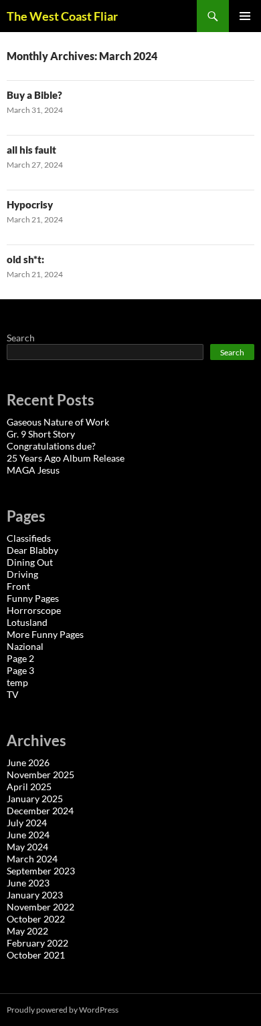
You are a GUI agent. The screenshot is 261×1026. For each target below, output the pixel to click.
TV (13, 694)
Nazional (25, 646)
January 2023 (35, 894)
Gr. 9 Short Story (41, 434)
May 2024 (27, 846)
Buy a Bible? (34, 95)
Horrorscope (34, 610)
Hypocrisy (30, 204)
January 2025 (35, 798)
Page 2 (20, 658)
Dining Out (30, 562)
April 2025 (29, 786)
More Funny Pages (45, 634)
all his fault (31, 150)
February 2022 (37, 943)
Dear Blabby (32, 550)
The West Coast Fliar (62, 16)
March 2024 (32, 858)
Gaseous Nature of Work (58, 422)
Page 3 (20, 670)
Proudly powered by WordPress (62, 1010)
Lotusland (27, 622)
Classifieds (29, 538)
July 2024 (27, 822)
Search (21, 337)
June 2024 (28, 834)
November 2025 (40, 774)
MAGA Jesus (33, 470)
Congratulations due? (51, 446)
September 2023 (41, 870)
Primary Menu (245, 16)
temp (17, 682)
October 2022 (36, 918)
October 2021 (36, 955)
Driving (22, 574)
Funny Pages (33, 598)
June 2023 (28, 882)
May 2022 (27, 930)
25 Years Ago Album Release (65, 458)
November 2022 (40, 906)
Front (18, 586)
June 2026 (28, 762)
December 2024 (40, 810)
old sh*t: (25, 259)
